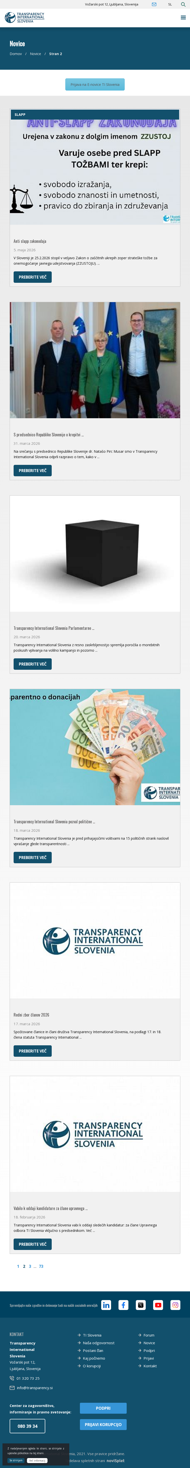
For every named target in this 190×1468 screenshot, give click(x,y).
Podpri (149, 1350)
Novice (35, 53)
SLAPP (20, 114)
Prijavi (148, 1358)
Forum (148, 1335)
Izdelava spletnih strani (85, 1460)
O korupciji (92, 1365)
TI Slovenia (92, 1335)
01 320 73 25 (28, 1378)
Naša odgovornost (99, 1342)
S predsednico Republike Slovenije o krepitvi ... (49, 435)
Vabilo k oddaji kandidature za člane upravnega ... (51, 1208)
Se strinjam (16, 1460)
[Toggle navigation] (183, 17)
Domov (16, 53)
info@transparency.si (35, 1387)
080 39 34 (27, 1426)
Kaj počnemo (94, 1358)
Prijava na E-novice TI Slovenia (95, 84)
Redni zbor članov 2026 (31, 1015)
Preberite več (33, 277)
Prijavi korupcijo (103, 1424)
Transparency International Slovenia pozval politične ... (54, 822)
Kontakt (150, 1365)
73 (41, 1266)
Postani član (93, 1350)
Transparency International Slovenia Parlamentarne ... (54, 628)
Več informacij (37, 1460)
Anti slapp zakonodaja (30, 241)
